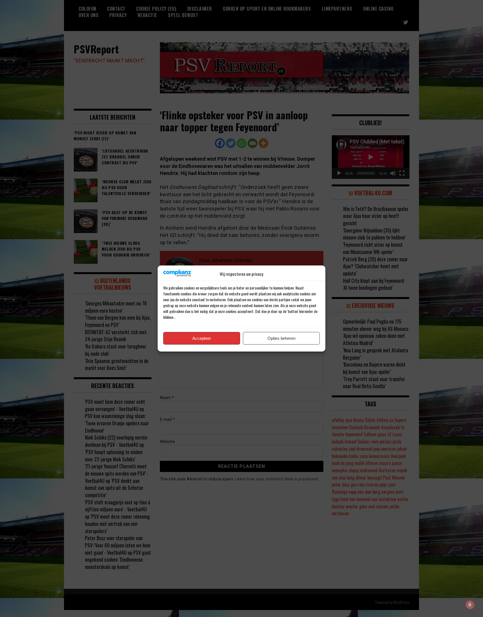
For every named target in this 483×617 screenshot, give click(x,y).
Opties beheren (281, 338)
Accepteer (201, 338)
